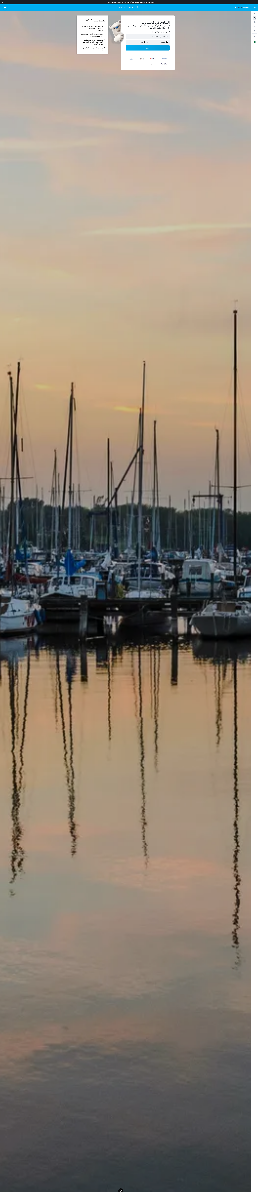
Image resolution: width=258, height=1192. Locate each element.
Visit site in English (114, 2)
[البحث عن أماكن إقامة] (254, 18)
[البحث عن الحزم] (254, 26)
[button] (2, 2)
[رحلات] (254, 36)
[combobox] (160, 32)
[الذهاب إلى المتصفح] (254, 31)
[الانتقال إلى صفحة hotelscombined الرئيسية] (243, 7)
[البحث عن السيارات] (254, 22)
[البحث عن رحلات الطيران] (254, 14)
